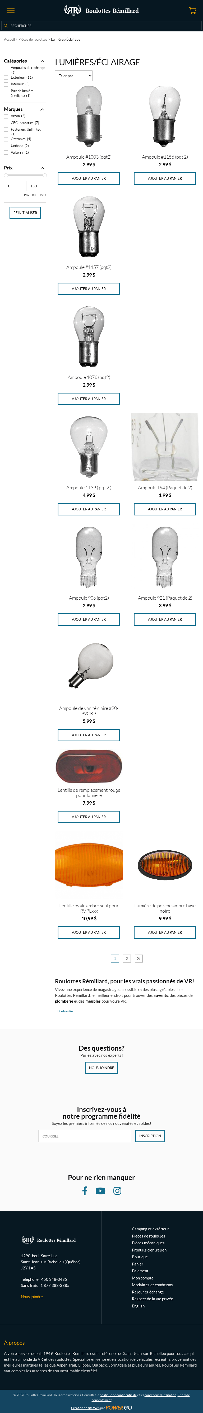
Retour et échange (148, 1292)
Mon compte (143, 1278)
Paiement (140, 1271)
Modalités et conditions (152, 1285)
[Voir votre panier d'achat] (192, 10)
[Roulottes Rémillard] (101, 10)
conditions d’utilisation (160, 1395)
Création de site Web (85, 1408)
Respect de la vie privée (152, 1299)
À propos (14, 1343)
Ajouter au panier (89, 179)
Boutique (140, 1257)
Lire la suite (64, 1011)
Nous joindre (101, 1068)
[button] (10, 10)
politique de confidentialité (118, 1395)
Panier (137, 1264)
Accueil (9, 39)
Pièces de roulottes (33, 39)
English (138, 1306)
